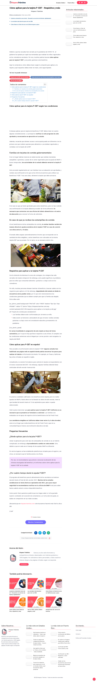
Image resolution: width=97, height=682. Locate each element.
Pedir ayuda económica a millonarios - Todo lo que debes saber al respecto (39, 634)
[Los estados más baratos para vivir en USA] (69, 22)
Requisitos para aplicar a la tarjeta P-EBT (24, 92)
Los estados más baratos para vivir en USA (22, 21)
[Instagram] (84, 2)
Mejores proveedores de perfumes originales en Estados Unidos (39, 657)
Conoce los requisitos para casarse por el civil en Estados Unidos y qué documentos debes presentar (39, 666)
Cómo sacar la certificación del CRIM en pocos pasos (64, 634)
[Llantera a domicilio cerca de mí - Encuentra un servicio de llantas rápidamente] (69, 15)
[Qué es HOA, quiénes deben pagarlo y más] (69, 43)
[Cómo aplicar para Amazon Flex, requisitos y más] (69, 36)
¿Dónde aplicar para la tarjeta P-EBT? (25, 99)
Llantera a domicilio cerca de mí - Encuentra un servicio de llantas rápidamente (31, 18)
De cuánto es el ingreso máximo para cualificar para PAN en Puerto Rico (64, 641)
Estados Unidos (60, 2)
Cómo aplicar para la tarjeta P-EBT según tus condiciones (29, 87)
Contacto (78, 634)
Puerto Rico (71, 2)
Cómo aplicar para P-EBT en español (22, 95)
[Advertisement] (35, 39)
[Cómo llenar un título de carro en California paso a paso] (69, 29)
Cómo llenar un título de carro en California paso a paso (25, 24)
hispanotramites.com (28, 503)
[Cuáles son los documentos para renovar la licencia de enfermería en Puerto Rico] (54, 662)
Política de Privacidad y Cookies (83, 638)
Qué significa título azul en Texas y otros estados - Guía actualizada (39, 650)
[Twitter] (82, 2)
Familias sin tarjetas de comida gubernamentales (28, 89)
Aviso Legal (78, 630)
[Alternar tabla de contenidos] (44, 84)
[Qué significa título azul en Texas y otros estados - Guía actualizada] (29, 649)
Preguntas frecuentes (18, 97)
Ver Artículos (24, 564)
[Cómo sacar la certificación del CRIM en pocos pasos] (54, 633)
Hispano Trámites (24, 552)
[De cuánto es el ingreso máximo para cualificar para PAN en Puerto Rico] (54, 641)
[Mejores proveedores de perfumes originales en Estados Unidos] (29, 656)
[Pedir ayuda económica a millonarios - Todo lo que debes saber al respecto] (29, 633)
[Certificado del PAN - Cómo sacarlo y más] (54, 648)
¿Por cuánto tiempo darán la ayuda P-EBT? (26, 100)
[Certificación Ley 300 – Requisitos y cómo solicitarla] (54, 655)
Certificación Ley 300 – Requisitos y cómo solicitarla (63, 655)
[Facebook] (79, 2)
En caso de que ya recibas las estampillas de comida (29, 90)
